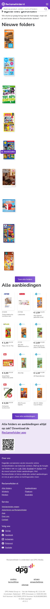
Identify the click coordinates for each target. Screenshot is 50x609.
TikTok (8, 531)
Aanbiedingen (31, 488)
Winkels (5, 491)
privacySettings (36, 582)
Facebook (9, 535)
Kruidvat (30, 468)
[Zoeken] (45, 9)
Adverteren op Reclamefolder (14, 510)
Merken (5, 494)
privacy (37, 579)
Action (39, 468)
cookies (13, 579)
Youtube (8, 547)
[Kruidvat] (9, 123)
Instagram (9, 539)
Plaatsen (28, 491)
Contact (5, 519)
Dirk (24, 468)
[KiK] (9, 178)
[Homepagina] (13, 4)
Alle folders (7, 488)
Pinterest (9, 543)
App (3, 513)
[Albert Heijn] (9, 39)
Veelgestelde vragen (10, 506)
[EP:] (9, 95)
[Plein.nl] (9, 67)
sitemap (25, 585)
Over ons (5, 516)
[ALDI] (9, 234)
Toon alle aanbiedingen (25, 416)
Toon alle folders (25, 279)
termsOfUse (13, 582)
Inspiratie (29, 494)
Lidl (19, 468)
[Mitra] (9, 262)
